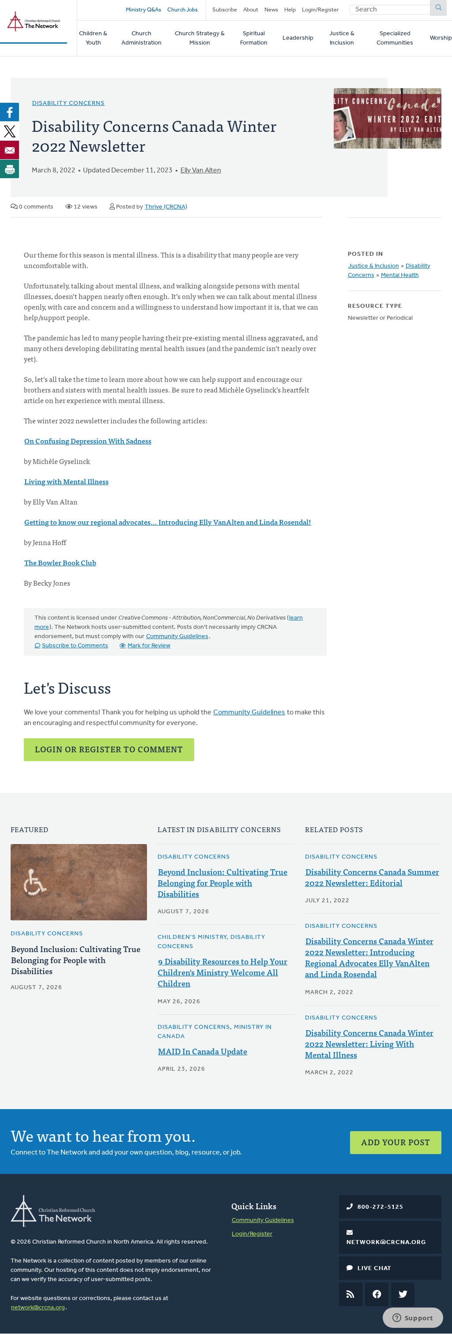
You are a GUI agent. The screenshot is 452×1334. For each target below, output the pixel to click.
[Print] (9, 169)
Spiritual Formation (253, 38)
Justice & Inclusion (341, 38)
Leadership (297, 38)
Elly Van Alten (201, 170)
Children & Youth (93, 38)
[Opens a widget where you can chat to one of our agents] (412, 1319)
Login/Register (320, 10)
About (250, 10)
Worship (441, 38)
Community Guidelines (177, 636)
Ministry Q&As (143, 10)
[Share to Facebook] (9, 112)
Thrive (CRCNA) (166, 207)
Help (290, 10)
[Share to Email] (9, 150)
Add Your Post (395, 1142)
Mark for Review (149, 646)
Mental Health (400, 275)
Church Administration (141, 38)
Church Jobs (182, 10)
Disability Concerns (68, 103)
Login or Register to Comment (109, 749)
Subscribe (224, 10)
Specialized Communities (395, 38)
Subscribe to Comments (75, 646)
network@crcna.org (38, 1307)
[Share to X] (9, 131)
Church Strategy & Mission (200, 38)
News (271, 10)
